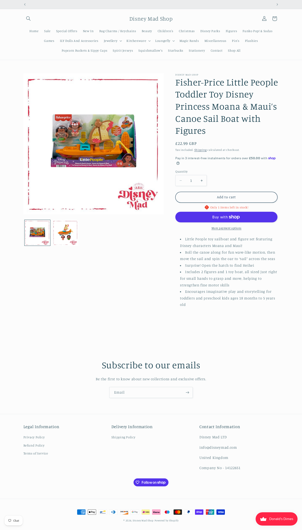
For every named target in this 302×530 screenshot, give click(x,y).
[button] (28, 19)
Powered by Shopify (167, 520)
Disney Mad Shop (143, 520)
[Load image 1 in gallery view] (37, 233)
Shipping (200, 149)
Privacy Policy (34, 437)
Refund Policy (34, 445)
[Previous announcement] (25, 4)
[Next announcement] (277, 4)
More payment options (227, 228)
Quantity (181, 171)
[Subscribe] (187, 392)
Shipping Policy (123, 437)
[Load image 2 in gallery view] (65, 233)
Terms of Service (35, 453)
